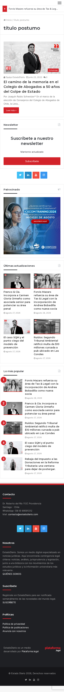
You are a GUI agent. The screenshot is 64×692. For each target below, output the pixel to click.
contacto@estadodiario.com (23, 514)
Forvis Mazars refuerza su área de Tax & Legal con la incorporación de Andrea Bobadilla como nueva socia (46, 300)
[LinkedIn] (28, 175)
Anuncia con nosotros (14, 631)
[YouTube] (36, 175)
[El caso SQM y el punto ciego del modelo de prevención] (17, 326)
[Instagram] (43, 175)
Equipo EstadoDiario (15, 77)
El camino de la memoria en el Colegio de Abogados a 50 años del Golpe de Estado (32, 87)
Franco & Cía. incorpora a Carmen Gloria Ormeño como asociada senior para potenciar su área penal (17, 300)
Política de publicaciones (16, 627)
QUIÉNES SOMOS (12, 573)
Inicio (9, 20)
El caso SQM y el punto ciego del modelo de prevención (14, 342)
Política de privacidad (14, 623)
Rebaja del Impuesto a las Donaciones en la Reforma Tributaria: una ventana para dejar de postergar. (42, 464)
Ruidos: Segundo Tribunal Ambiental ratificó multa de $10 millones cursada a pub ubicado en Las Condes (46, 346)
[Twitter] (20, 175)
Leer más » (11, 110)
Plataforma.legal (30, 651)
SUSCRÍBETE (9, 602)
